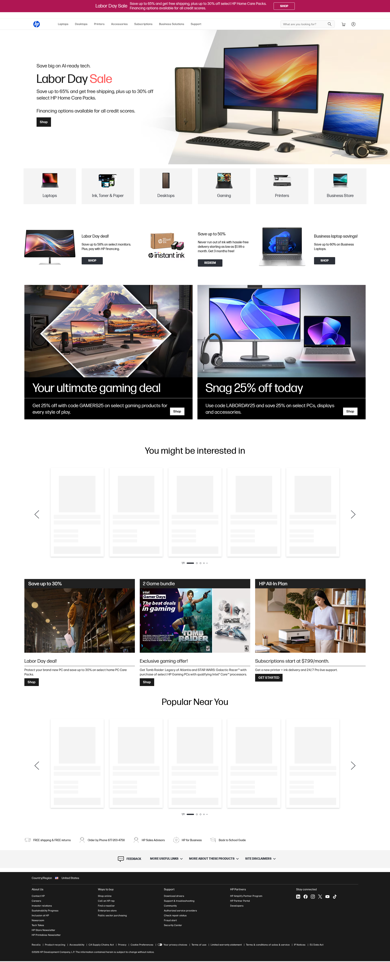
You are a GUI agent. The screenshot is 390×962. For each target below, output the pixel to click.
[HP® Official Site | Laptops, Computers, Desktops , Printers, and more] (36, 24)
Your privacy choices (175, 944)
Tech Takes (38, 925)
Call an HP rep (106, 900)
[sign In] (353, 24)
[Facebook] (305, 897)
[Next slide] (353, 514)
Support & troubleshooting (179, 900)
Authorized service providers (180, 910)
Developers (237, 905)
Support (196, 24)
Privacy (122, 944)
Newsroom (38, 920)
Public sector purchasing (112, 915)
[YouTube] (327, 897)
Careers (36, 900)
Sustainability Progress (45, 910)
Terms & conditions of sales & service (268, 944)
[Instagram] (313, 897)
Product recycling (55, 944)
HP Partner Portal (240, 900)
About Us (37, 889)
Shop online (105, 896)
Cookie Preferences (142, 944)
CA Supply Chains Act (101, 944)
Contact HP (38, 896)
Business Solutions (171, 24)
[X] (320, 897)
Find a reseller (106, 905)
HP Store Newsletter (43, 930)
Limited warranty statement (226, 944)
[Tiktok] (335, 897)
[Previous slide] (37, 514)
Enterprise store (107, 910)
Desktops (81, 24)
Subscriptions (143, 24)
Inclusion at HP (40, 915)
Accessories (119, 24)
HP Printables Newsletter (46, 935)
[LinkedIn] (298, 897)
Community (170, 905)
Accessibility (76, 944)
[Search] (329, 24)
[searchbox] (304, 24)
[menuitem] (63, 24)
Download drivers (174, 896)
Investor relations (42, 905)
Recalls (36, 944)
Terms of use (199, 944)
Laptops (63, 24)
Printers (99, 24)
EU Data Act (316, 944)
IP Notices (300, 944)
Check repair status (175, 915)
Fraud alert (170, 920)
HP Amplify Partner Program (246, 896)
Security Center (173, 925)
